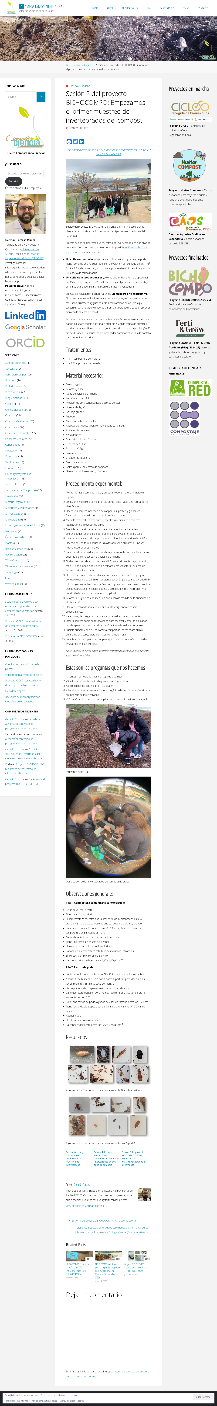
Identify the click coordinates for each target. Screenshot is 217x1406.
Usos (8, 578)
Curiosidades (12, 444)
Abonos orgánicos (15, 363)
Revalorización (13, 554)
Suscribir (14, 181)
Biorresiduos (12, 392)
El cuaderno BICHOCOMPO (21, 636)
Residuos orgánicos (16, 549)
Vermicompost (13, 584)
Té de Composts (14, 560)
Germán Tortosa (14, 719)
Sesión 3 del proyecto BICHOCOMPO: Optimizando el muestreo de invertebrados (77, 1158)
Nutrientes (11, 531)
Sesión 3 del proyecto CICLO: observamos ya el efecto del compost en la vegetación (21, 606)
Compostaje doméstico (18, 433)
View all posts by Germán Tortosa (86, 1206)
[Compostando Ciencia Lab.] (10, 8)
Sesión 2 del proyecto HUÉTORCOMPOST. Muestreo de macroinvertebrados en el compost (134, 1158)
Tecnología (11, 572)
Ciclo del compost (15, 691)
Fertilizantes (12, 462)
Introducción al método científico (23, 675)
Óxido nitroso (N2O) (16, 537)
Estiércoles (11, 456)
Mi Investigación (14, 513)
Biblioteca (10, 380)
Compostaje (12, 427)
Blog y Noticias (13, 398)
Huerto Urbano (14, 484)
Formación (11, 468)
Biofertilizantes (13, 386)
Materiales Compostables (19, 508)
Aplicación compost (16, 374)
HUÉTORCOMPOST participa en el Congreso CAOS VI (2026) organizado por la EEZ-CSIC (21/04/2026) (78, 1269)
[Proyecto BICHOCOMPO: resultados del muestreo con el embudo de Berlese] (137, 1256)
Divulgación (11, 450)
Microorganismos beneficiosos (22, 525)
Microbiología (13, 519)
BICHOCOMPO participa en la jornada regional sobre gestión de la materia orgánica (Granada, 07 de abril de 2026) (107, 1271)
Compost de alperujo (17, 421)
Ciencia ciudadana (81, 64)
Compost (10, 415)
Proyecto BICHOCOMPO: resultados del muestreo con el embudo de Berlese (136, 1268)
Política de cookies (76, 1400)
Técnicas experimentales (19, 566)
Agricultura (11, 368)
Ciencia (9, 404)
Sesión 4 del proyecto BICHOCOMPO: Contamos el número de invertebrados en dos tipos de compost (106, 1158)
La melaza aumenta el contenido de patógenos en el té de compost (23, 724)
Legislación (11, 496)
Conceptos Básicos (16, 439)
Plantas (9, 543)
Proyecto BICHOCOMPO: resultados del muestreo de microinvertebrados (23, 753)
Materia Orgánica (15, 502)
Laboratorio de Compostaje (21, 490)
